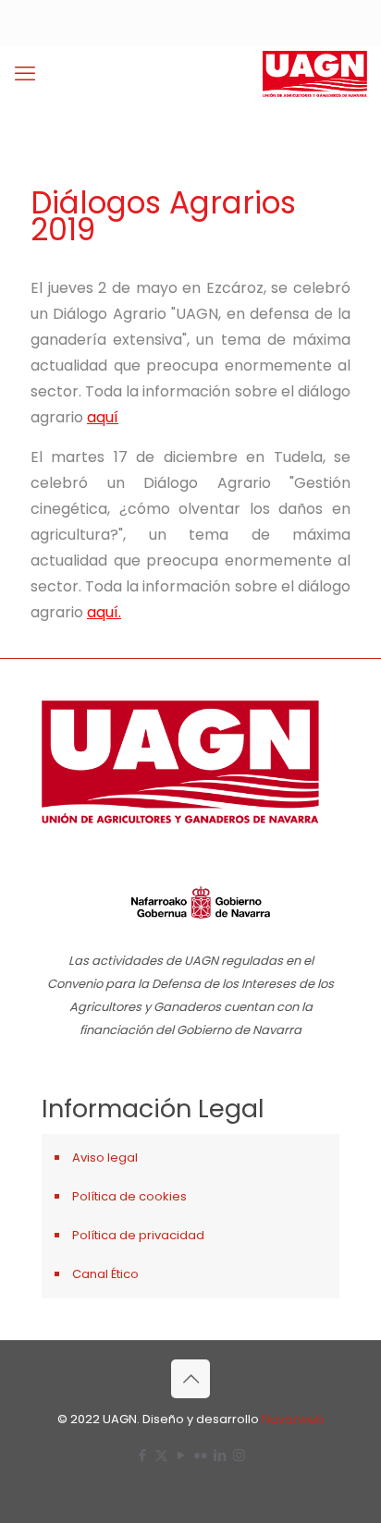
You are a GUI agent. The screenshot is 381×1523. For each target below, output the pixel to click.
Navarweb (293, 1419)
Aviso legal (105, 1157)
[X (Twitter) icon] (161, 1455)
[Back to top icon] (190, 1378)
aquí (102, 417)
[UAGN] (315, 74)
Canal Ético (105, 1274)
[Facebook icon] (142, 1455)
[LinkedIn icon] (220, 1455)
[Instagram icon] (239, 1455)
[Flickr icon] (200, 1455)
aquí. (104, 612)
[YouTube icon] (181, 1455)
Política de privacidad (138, 1235)
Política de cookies (129, 1196)
